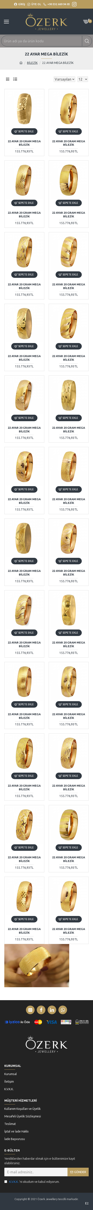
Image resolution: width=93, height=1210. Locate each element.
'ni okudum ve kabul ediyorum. (34, 1181)
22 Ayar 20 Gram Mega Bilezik (24, 143)
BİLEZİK (32, 63)
